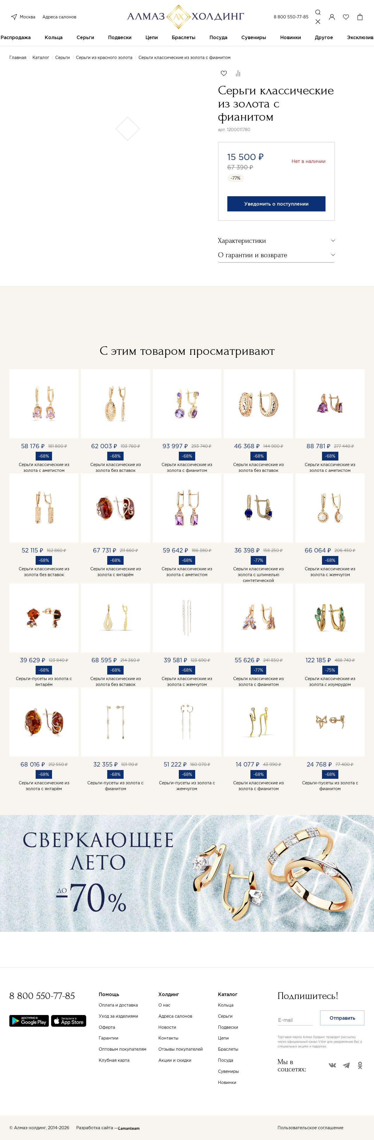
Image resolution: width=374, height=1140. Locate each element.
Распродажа (16, 37)
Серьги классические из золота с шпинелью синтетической (258, 574)
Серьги (85, 37)
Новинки (290, 37)
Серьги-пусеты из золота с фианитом (115, 786)
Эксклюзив (360, 37)
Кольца (54, 37)
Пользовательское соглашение (310, 1127)
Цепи (152, 37)
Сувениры (253, 37)
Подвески (119, 37)
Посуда (218, 37)
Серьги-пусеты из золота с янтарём (44, 681)
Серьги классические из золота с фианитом (187, 467)
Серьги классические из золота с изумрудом (330, 681)
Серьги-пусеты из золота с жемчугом (187, 786)
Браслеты (183, 37)
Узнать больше (250, 1071)
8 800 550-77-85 (291, 17)
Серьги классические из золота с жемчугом (330, 571)
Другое (324, 37)
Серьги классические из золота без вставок (115, 467)
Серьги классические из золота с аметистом (44, 467)
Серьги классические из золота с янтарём (115, 571)
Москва (27, 17)
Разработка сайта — (97, 1127)
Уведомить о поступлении (276, 203)
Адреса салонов (59, 17)
